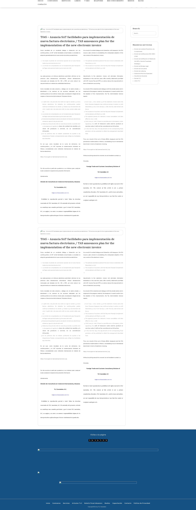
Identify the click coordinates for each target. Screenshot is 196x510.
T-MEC (87, 1)
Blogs (141, 1)
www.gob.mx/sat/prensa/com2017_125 (56, 157)
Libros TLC (137, 81)
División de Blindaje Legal (141, 66)
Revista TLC (137, 78)
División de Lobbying (140, 71)
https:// (42, 157)
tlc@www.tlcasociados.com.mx (60, 193)
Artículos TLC (77, 503)
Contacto (42, 4)
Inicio (40, 1)
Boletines (98, 1)
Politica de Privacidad (142, 503)
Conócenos (52, 1)
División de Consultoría (140, 68)
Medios (131, 1)
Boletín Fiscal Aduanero (93, 503)
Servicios (66, 1)
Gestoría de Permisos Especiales (143, 73)
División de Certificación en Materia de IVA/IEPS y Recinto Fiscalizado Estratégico (144, 61)
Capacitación (117, 503)
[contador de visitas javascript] (98, 440)
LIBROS (77, 1)
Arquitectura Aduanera (140, 76)
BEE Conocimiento (115, 1)
